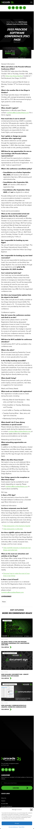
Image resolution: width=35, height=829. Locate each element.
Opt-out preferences (13, 827)
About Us (3, 798)
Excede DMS (4, 803)
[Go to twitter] (6, 769)
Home (8, 22)
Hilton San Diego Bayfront (14, 76)
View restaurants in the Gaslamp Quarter (16, 526)
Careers (3, 801)
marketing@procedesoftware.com (18, 113)
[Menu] (31, 2)
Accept (17, 823)
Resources (14, 22)
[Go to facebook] (2, 769)
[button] (31, 809)
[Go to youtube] (13, 769)
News (4, 602)
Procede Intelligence (6, 806)
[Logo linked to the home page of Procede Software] (7, 2)
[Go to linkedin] (9, 769)
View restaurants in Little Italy (13, 529)
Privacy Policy (21, 827)
